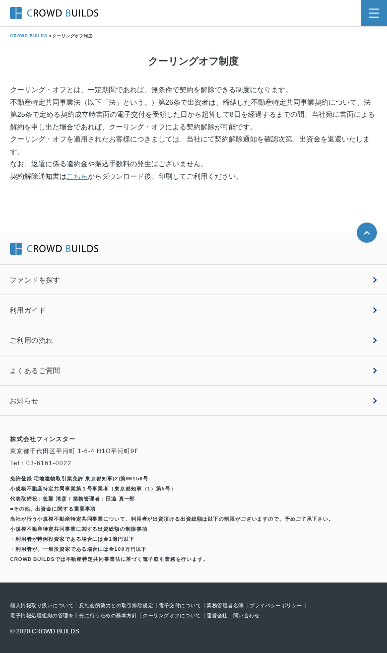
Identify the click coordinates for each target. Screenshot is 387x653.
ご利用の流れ (31, 340)
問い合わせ (246, 615)
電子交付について (180, 605)
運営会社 (217, 615)
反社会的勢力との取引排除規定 (116, 605)
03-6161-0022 (49, 463)
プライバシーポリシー (275, 605)
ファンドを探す (35, 280)
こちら (77, 176)
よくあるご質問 (35, 371)
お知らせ (24, 401)
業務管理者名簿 (225, 605)
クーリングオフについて (172, 615)
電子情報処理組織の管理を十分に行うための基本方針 (73, 615)
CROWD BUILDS (28, 36)
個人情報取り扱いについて (42, 605)
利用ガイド (28, 310)
